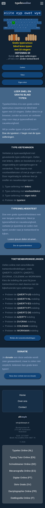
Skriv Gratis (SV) (22, 484)
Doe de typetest (10, 133)
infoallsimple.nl (22, 423)
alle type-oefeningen (25, 56)
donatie (9, 357)
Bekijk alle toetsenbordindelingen (22, 338)
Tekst (22, 75)
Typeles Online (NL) (22, 450)
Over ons (22, 401)
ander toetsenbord (29, 58)
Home (22, 395)
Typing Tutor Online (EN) (22, 457)
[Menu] (41, 4)
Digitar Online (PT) (22, 477)
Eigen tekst (22, 82)
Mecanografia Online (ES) (22, 471)
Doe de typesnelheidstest (22, 245)
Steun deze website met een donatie (22, 376)
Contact (22, 407)
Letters (22, 67)
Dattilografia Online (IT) (22, 498)
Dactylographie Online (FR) (23, 491)
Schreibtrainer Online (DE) (22, 464)
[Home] (4, 4)
